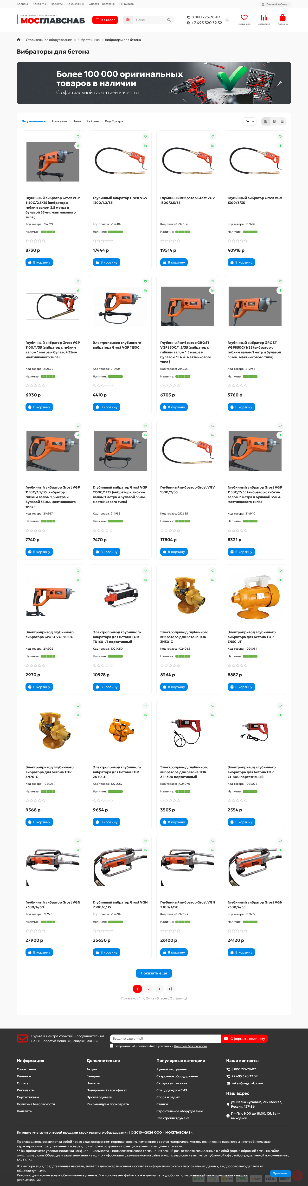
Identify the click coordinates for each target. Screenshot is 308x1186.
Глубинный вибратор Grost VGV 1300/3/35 (255, 200)
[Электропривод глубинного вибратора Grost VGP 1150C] (120, 306)
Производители (99, 1097)
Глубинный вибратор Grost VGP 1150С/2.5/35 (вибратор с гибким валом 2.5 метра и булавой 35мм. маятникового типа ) (53, 207)
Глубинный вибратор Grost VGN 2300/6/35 (120, 904)
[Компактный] (282, 121)
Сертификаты (28, 1097)
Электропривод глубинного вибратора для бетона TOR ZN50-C (184, 637)
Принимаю (280, 1173)
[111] (154, 83)
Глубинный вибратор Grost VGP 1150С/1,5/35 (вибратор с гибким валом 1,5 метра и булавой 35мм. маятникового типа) (53, 497)
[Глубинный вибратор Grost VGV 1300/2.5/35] (187, 161)
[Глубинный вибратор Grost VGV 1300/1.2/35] (120, 161)
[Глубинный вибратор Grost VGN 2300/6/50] (53, 866)
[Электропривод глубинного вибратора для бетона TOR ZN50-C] (187, 596)
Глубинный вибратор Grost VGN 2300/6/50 (53, 904)
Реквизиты (126, 4)
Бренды (22, 4)
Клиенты (24, 1076)
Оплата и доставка (102, 4)
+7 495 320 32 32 (207, 22)
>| (170, 989)
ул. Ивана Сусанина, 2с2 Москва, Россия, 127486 (256, 1104)
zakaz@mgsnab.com (247, 1083)
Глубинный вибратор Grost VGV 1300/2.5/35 (187, 200)
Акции (92, 1069)
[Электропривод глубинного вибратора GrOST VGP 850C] (53, 596)
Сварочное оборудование (177, 1076)
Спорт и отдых (168, 1097)
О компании (75, 4)
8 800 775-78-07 (206, 17)
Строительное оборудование (49, 40)
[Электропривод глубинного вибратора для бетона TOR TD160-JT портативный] (120, 596)
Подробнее (51, 1180)
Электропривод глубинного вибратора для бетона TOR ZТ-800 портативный (252, 772)
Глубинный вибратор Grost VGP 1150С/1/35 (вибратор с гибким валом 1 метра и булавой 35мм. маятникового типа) (120, 494)
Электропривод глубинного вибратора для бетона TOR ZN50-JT (252, 637)
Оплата (22, 1083)
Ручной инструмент (172, 1069)
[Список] (274, 121)
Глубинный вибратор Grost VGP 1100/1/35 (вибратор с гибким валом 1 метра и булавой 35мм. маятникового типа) (53, 349)
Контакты (39, 4)
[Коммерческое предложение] (61, 262)
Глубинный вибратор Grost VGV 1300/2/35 (187, 489)
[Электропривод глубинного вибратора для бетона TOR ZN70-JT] (120, 731)
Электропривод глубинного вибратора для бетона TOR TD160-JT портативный (117, 637)
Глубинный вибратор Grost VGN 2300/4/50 (187, 904)
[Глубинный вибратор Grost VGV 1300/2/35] (187, 451)
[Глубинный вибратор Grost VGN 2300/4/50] (187, 866)
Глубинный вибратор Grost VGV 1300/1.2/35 (120, 200)
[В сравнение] (78, 145)
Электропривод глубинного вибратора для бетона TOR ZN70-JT (117, 772)
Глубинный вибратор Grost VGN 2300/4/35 (255, 904)
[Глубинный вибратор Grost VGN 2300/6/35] (120, 866)
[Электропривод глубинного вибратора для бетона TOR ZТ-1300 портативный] (187, 731)
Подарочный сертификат (107, 1090)
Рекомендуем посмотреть (108, 1104)
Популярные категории (180, 1060)
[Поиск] (169, 20)
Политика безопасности (36, 1104)
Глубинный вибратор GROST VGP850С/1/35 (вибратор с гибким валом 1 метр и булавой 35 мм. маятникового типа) (254, 349)
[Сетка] (265, 121)
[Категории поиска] (128, 20)
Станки (162, 1104)
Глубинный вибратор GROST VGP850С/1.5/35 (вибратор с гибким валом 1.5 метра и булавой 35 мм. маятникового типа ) (185, 352)
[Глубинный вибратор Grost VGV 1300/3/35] (255, 161)
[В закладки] (78, 136)
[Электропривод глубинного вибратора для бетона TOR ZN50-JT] (255, 596)
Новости (57, 4)
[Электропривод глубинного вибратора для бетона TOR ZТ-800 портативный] (255, 731)
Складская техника (171, 1083)
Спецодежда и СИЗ (171, 1090)
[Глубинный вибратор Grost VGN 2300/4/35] (255, 866)
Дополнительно (103, 1060)
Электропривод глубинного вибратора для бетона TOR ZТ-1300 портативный (184, 772)
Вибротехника (88, 40)
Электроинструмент (172, 1118)
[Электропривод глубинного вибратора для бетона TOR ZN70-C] (53, 731)
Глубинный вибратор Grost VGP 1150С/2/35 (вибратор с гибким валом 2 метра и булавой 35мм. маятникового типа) (255, 494)
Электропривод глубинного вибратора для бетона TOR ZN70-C (50, 772)
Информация (30, 1060)
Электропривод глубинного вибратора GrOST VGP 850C (50, 634)
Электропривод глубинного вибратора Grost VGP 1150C (117, 345)
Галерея (93, 1076)
